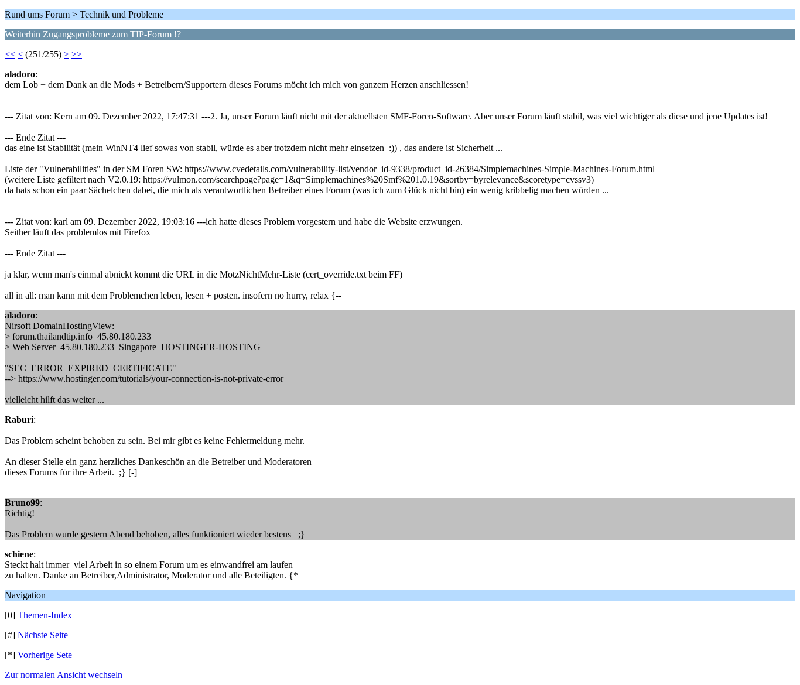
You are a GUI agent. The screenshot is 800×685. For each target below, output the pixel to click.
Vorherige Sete (45, 655)
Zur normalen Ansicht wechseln (63, 675)
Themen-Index (45, 615)
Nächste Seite (43, 635)
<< (10, 54)
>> (76, 54)
